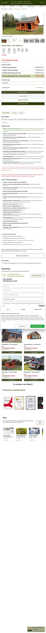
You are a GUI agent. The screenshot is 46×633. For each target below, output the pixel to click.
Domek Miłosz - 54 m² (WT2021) (10, 344)
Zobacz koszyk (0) (23, 96)
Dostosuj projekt (12, 352)
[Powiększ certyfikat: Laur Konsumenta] (19, 402)
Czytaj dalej (5, 440)
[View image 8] (42, 40)
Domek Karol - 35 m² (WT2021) (9, 372)
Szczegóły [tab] (23, 309)
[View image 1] (4, 40)
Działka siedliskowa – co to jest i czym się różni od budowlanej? (21, 437)
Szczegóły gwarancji (36, 275)
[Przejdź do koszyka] (43, 2)
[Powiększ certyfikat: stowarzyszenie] (30, 402)
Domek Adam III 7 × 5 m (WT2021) (32, 344)
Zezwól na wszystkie (37, 326)
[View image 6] (31, 40)
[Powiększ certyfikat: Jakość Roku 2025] (8, 402)
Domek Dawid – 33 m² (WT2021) (32, 372)
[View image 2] (9, 40)
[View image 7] (37, 40)
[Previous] (3, 23)
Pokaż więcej (39, 422)
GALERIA (21, 6)
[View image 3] (15, 40)
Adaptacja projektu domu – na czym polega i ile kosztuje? (34, 437)
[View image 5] (26, 40)
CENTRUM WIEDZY (31, 6)
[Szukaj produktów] (41, 2)
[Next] (42, 23)
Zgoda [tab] (8, 309)
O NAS (4, 6)
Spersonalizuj (22, 326)
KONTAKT (41, 6)
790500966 (36, 629)
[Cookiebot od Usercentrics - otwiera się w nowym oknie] (39, 306)
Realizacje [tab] (21, 112)
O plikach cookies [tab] (38, 309)
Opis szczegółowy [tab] (5, 112)
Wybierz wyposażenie (22, 255)
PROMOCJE (12, 6)
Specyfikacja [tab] (14, 112)
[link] (11, 340)
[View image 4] (20, 40)
